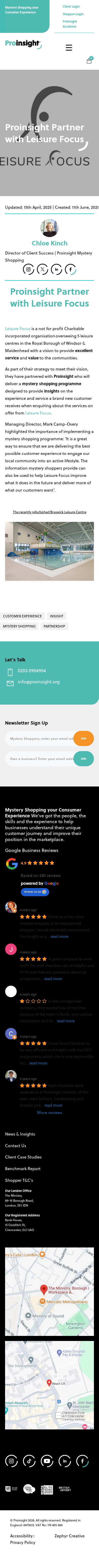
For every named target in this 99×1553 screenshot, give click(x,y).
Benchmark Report (23, 1168)
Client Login (71, 6)
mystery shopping (19, 626)
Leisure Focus (17, 328)
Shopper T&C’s (19, 1180)
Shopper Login (73, 14)
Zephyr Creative (70, 1536)
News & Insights (20, 1134)
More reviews (49, 1112)
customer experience (22, 616)
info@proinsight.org (39, 681)
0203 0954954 (32, 670)
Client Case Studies (23, 1157)
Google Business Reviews (31, 850)
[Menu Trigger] (69, 47)
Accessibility (21, 1536)
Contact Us (15, 1145)
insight (56, 616)
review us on (32, 891)
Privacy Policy (22, 1542)
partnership (54, 626)
